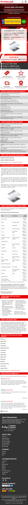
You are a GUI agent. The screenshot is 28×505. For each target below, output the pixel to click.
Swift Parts (3, 359)
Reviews (4, 453)
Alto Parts (3, 339)
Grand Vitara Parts (5, 348)
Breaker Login (5, 446)
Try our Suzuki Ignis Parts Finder (15, 162)
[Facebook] (3, 480)
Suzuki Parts (12, 4)
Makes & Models (7, 4)
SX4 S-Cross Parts (5, 363)
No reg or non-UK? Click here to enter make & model (14, 25)
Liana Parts (3, 352)
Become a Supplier (6, 441)
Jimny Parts (3, 350)
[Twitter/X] (6, 480)
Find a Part (4, 436)
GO (23, 21)
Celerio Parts (3, 345)
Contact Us (4, 461)
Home (2, 4)
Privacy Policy (5, 472)
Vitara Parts (3, 366)
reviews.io (25, 376)
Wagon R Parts (4, 368)
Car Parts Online (5, 439)
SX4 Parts (3, 361)
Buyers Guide (5, 464)
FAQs (3, 462)
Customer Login (5, 444)
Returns (3, 467)
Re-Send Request (6, 443)
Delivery (4, 466)
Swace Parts (3, 357)
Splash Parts (3, 354)
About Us (4, 451)
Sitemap (4, 474)
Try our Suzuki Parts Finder (14, 370)
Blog (3, 454)
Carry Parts (3, 343)
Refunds (4, 469)
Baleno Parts (3, 341)
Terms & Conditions (6, 470)
